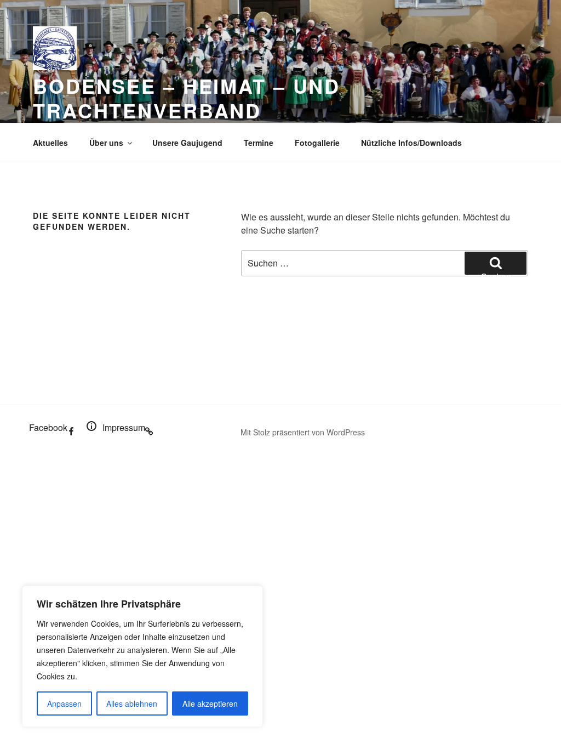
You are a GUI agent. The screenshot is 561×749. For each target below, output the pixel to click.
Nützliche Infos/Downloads (411, 142)
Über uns (106, 142)
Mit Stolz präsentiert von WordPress (303, 432)
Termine (258, 142)
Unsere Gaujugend (187, 142)
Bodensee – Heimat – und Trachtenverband (186, 97)
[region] (142, 656)
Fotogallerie (317, 142)
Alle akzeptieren (210, 703)
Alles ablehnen (131, 703)
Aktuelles (50, 142)
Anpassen (64, 703)
